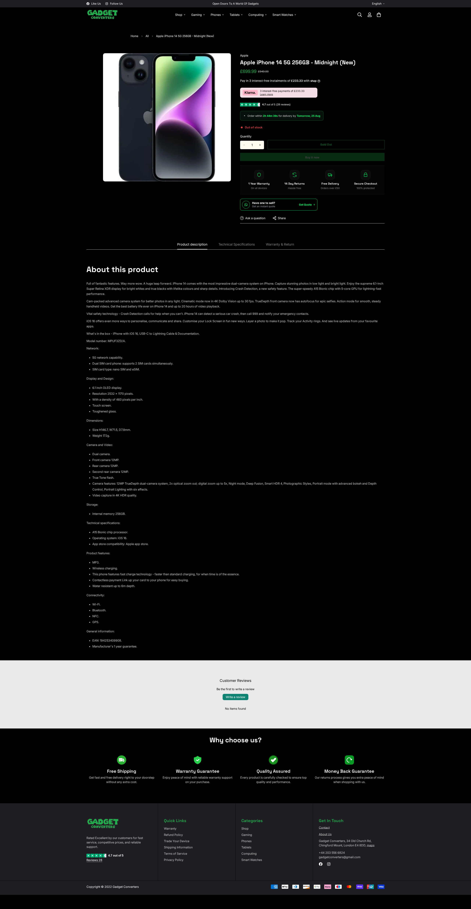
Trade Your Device (176, 841)
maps (370, 845)
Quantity (246, 136)
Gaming (196, 15)
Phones (216, 15)
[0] (378, 14)
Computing (256, 15)
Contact (324, 827)
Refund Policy (173, 835)
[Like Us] (321, 864)
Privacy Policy (173, 860)
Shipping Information (178, 847)
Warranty (170, 828)
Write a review (235, 697)
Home (134, 36)
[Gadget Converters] (102, 14)
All (147, 36)
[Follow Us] (329, 864)
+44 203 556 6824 (332, 852)
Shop (178, 15)
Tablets (235, 15)
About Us (325, 834)
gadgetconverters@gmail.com (339, 857)
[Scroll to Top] (464, 889)
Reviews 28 (94, 860)
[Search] (359, 14)
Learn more (266, 94)
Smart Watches (282, 15)
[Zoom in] (228, 61)
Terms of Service (175, 853)
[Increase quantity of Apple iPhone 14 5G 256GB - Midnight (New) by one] (260, 145)
